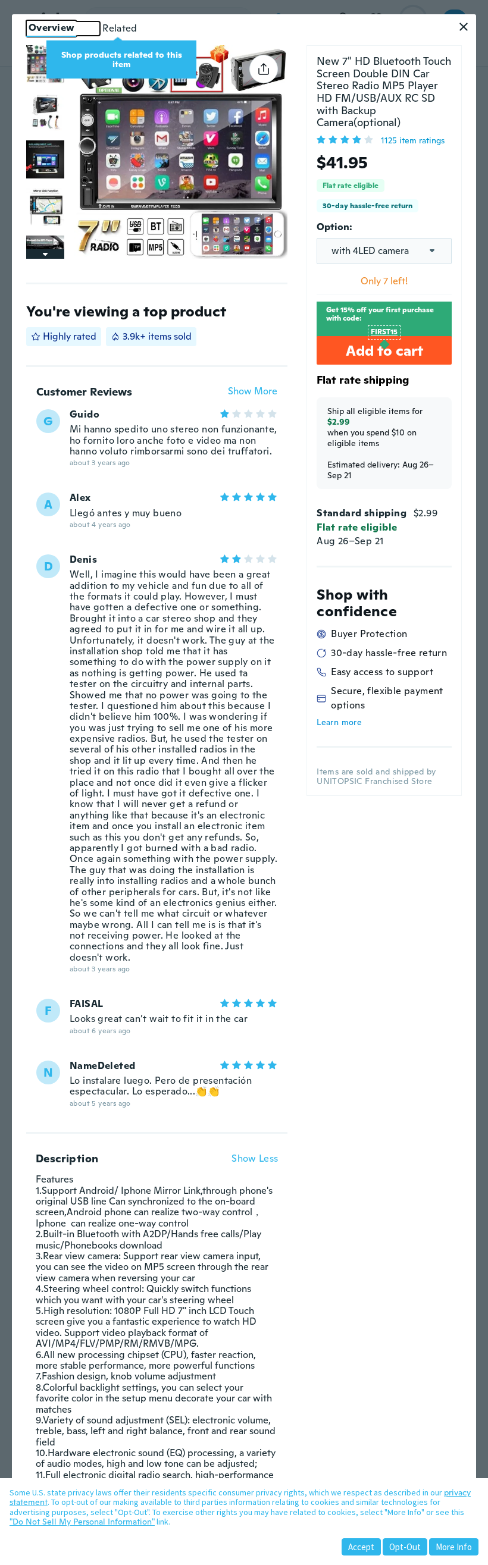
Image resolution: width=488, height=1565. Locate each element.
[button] (463, 27)
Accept (361, 1547)
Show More (252, 391)
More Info (454, 1547)
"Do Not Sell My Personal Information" (82, 1521)
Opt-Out (405, 1547)
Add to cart (384, 350)
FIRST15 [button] (384, 332)
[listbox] (384, 251)
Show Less (255, 1158)
